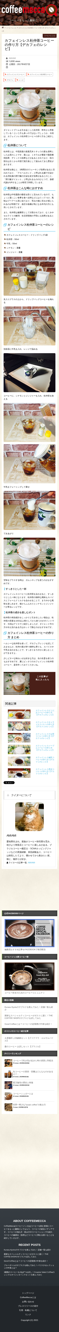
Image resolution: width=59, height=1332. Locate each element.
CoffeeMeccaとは (28, 1297)
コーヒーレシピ (49, 36)
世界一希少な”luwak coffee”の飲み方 (29, 1105)
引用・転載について (28, 1310)
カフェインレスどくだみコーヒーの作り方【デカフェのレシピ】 (45, 713)
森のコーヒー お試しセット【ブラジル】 (23, 1046)
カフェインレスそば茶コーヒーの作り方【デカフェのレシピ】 (45, 736)
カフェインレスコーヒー (15, 74)
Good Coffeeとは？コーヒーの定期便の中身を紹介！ (28, 1024)
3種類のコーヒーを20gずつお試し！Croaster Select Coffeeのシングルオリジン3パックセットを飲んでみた (29, 1273)
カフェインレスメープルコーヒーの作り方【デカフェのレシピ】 (45, 748)
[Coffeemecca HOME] (3, 28)
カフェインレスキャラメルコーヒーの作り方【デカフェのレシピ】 (45, 724)
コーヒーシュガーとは (23, 1093)
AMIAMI (12, 58)
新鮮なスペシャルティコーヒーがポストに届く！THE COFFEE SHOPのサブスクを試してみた (26, 1255)
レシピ (21, 80)
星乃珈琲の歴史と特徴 (23, 1082)
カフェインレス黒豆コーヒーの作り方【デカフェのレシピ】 (45, 771)
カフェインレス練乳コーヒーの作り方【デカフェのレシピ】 (45, 760)
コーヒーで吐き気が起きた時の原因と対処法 (33, 1060)
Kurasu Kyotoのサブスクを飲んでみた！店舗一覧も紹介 (27, 1249)
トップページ (28, 1293)
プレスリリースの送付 (28, 1306)
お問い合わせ (28, 1301)
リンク (28, 1314)
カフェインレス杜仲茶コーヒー (41, 74)
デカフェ (10, 80)
